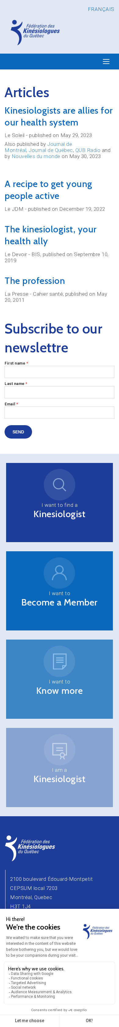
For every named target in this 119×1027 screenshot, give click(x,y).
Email (11, 404)
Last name (16, 383)
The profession (35, 280)
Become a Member (59, 602)
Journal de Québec (51, 150)
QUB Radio (88, 150)
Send (18, 431)
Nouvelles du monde (36, 156)
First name (16, 363)
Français (101, 9)
